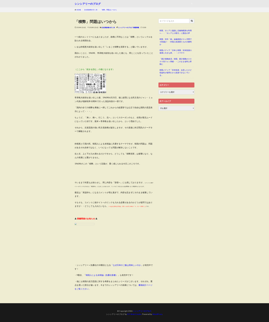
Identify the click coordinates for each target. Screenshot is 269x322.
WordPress (157, 314)
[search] (191, 21)
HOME (79, 10)
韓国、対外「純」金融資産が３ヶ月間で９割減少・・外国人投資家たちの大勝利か (176, 41)
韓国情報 (136, 27)
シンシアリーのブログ (88, 3)
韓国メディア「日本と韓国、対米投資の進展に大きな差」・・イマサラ (176, 51)
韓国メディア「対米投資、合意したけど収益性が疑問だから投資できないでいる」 (176, 72)
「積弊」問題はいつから (109, 10)
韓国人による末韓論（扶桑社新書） (102, 275)
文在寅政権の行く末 (90, 10)
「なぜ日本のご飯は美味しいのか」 (127, 265)
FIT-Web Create (134, 314)
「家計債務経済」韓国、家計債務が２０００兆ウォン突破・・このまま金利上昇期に (176, 61)
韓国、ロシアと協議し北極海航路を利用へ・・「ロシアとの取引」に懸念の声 (176, 31)
